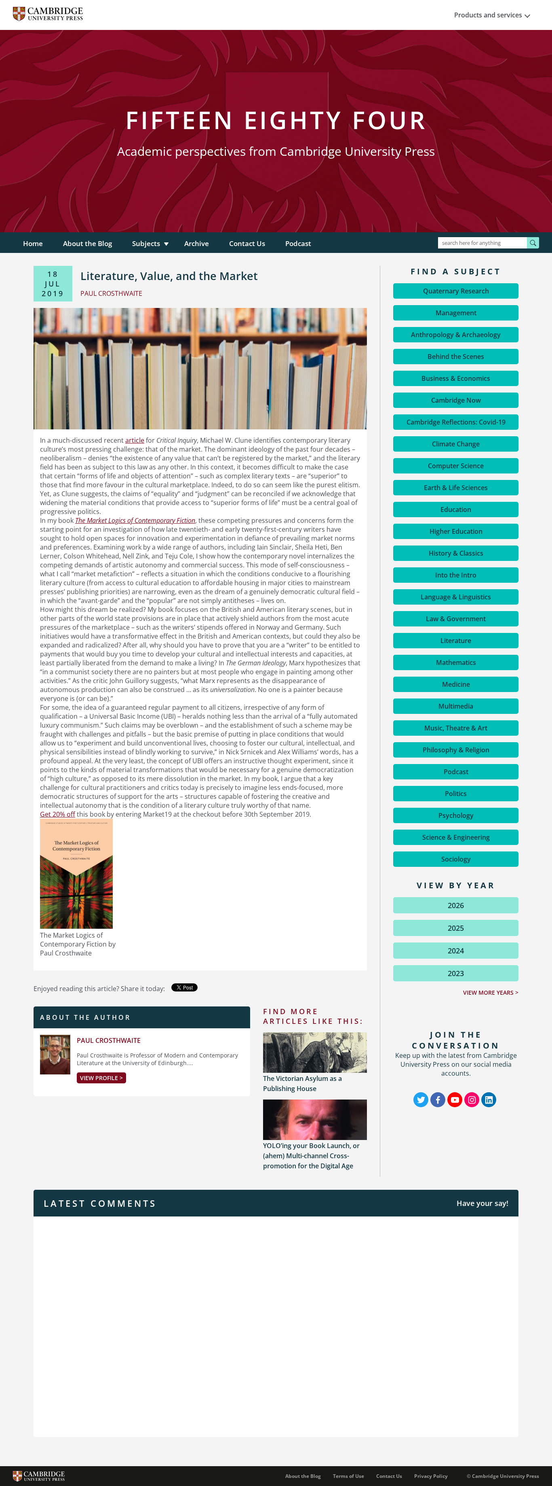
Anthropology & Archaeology (456, 334)
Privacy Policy (431, 1476)
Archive (196, 243)
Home (33, 243)
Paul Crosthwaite (109, 1040)
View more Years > (490, 992)
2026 (456, 905)
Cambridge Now (456, 400)
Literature (455, 640)
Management (456, 312)
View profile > (101, 1078)
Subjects (146, 243)
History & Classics (456, 553)
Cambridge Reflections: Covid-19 (456, 422)
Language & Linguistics (456, 596)
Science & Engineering (456, 837)
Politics (456, 793)
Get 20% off (57, 814)
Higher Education (456, 531)
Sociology (456, 859)
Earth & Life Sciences (456, 487)
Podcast (298, 243)
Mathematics (456, 662)
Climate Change (456, 443)
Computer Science (456, 465)
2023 (456, 973)
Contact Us (247, 243)
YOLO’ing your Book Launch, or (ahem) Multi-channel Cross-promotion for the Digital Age (311, 1155)
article (134, 440)
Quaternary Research (456, 291)
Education (455, 509)
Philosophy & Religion (456, 749)
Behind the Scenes (456, 356)
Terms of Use (348, 1476)
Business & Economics (455, 378)
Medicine (456, 684)
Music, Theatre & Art (455, 728)
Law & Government (456, 618)
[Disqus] (276, 1326)
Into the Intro (455, 575)
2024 (456, 950)
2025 (456, 928)
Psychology (456, 815)
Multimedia (455, 706)
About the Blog (87, 243)
